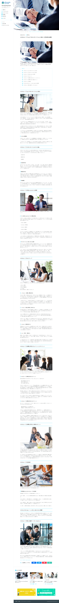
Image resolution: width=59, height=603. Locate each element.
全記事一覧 (4, 16)
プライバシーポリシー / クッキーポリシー (26, 601)
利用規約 (19, 601)
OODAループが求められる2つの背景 (29, 74)
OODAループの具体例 (27, 81)
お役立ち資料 (4, 23)
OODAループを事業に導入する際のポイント (30, 79)
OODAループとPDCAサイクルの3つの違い (30, 72)
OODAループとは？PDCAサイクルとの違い (30, 70)
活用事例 (4, 14)
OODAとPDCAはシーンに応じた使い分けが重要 (31, 83)
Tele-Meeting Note (6, 5)
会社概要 (16, 601)
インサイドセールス (5, 11)
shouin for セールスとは (5, 25)
